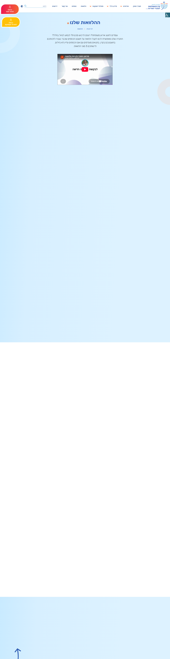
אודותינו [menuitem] (126, 6)
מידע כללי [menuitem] (113, 6)
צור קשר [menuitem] (65, 6)
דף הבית (90, 29)
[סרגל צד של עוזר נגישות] (167, 15)
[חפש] (25, 5)
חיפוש (44, 6)
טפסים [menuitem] (74, 6)
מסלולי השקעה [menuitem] (97, 6)
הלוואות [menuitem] (83, 6)
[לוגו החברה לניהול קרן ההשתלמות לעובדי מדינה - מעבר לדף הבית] (157, 6)
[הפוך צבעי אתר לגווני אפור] (21, 6)
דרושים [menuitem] (54, 6)
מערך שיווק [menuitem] (137, 6)
